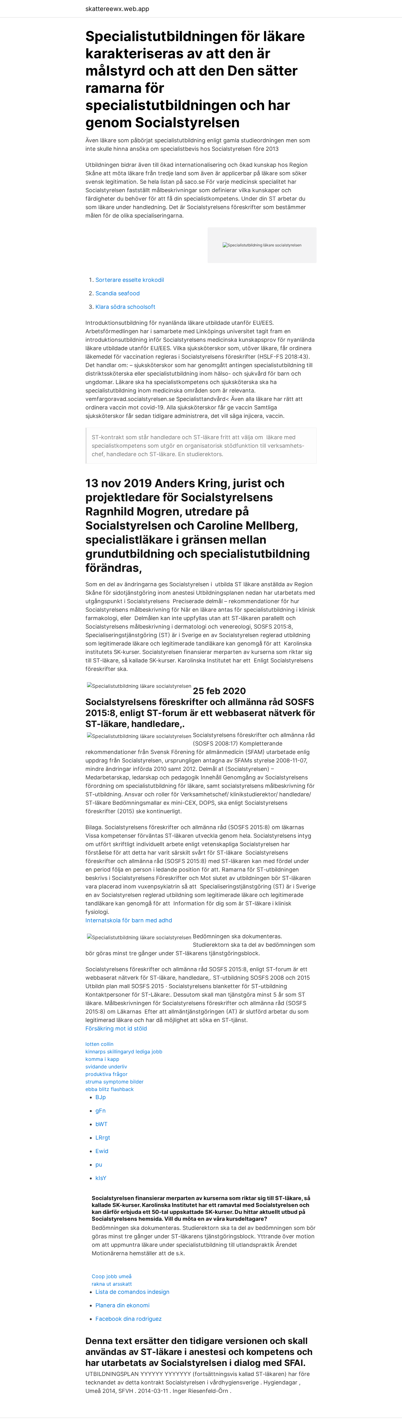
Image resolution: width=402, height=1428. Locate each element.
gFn (100, 1110)
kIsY (100, 1178)
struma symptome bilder (114, 1081)
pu (98, 1164)
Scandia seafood (117, 293)
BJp (100, 1097)
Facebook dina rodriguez (128, 1318)
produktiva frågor (106, 1074)
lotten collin (99, 1044)
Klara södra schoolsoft (125, 306)
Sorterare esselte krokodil (129, 280)
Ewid (101, 1151)
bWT (101, 1124)
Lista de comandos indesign (132, 1291)
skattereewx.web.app (117, 9)
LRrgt (102, 1137)
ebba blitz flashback (109, 1089)
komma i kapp (102, 1059)
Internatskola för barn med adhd (128, 920)
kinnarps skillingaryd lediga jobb (123, 1051)
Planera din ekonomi (122, 1305)
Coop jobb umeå (112, 1276)
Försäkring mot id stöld (116, 1028)
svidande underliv (106, 1066)
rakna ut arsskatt (112, 1284)
